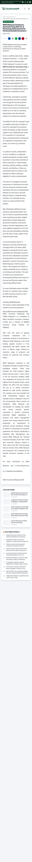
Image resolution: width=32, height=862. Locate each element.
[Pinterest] (23, 38)
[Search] (24, 8)
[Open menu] (29, 8)
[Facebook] (22, 2)
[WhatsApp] (16, 38)
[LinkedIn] (30, 2)
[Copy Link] (26, 38)
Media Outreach (11, 16)
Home (4, 16)
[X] (25, 2)
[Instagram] (27, 2)
